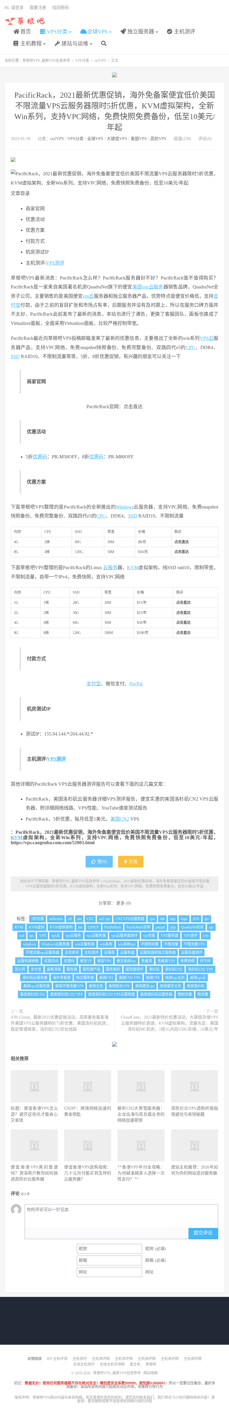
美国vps (140, 286)
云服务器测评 (191, 953)
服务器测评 (134, 969)
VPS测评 (55, 262)
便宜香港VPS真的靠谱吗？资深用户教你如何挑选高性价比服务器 (34, 1173)
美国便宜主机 (170, 986)
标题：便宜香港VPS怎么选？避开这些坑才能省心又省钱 (34, 1114)
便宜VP (86, 961)
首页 (25, 32)
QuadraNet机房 (192, 927)
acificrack (56, 919)
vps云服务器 (96, 935)
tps (32, 935)
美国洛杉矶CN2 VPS (66, 994)
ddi (162, 919)
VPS (42, 935)
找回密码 (60, 7)
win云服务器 (85, 944)
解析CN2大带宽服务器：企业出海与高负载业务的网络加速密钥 (141, 1114)
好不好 (205, 961)
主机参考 (72, 953)
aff (70, 919)
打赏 (132, 861)
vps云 (88, 296)
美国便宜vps (144, 986)
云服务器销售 (28, 961)
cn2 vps (104, 919)
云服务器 (127, 953)
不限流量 (171, 944)
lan (80, 927)
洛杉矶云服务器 (34, 978)
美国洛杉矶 (196, 986)
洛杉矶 (154, 969)
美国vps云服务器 (36, 986)
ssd (21, 935)
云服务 (155, 286)
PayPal (136, 683)
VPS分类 (56, 32)
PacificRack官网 (138, 927)
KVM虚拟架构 (61, 927)
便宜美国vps (126, 961)
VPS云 (206, 338)
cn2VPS (100, 61)
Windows (125, 506)
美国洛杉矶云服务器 (156, 994)
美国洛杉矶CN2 (32, 994)
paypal (160, 927)
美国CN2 (119, 819)
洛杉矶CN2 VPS (200, 969)
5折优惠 (37, 919)
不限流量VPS (194, 944)
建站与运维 (74, 44)
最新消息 (54, 969)
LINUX (93, 927)
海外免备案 (62, 978)
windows (29, 944)
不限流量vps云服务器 (42, 953)
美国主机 (96, 986)
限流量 (202, 994)
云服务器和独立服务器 (158, 953)
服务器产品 (91, 969)
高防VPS (158, 138)
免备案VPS (166, 961)
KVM (132, 567)
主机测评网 (101, 1359)
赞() (102, 861)
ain (79, 919)
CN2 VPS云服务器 (129, 919)
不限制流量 (150, 944)
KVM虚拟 (36, 927)
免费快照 (187, 961)
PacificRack (112, 927)
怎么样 (20, 969)
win (205, 935)
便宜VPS (104, 961)
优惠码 (40, 456)
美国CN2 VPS (129, 978)
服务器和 (113, 969)
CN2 (90, 919)
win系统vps (126, 944)
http (172, 919)
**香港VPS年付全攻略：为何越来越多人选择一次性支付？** (141, 1173)
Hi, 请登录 (14, 7)
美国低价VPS (119, 986)
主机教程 (30, 44)
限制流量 (185, 994)
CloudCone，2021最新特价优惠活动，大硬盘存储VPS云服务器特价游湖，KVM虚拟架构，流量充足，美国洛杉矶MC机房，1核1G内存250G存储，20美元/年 (169, 1023)
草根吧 (151, 1364)
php (173, 927)
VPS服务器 (169, 935)
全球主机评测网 (112, 1364)
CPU (190, 347)
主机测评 (183, 32)
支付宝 (93, 683)
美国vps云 (198, 978)
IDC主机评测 (57, 1359)
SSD (15, 356)
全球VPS (97, 32)
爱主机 (135, 1364)
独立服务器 (140, 32)
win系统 (106, 944)
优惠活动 (51, 961)
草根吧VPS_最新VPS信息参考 (25, 21)
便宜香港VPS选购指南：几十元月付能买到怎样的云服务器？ (87, 1173)
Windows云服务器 (55, 944)
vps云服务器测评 (124, 935)
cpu (152, 919)
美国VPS (139, 138)
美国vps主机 (175, 978)
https (184, 919)
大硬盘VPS (117, 138)
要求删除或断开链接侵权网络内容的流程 (120, 1401)
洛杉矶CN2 (173, 969)
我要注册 (38, 7)
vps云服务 (73, 935)
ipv (207, 919)
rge (211, 927)
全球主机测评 (84, 1364)
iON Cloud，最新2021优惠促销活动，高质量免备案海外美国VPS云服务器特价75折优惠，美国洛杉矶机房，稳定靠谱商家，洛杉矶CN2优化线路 (60, 1023)
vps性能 (149, 935)
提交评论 (203, 1232)
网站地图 (150, 1373)
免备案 (146, 961)
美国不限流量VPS (69, 986)
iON (196, 919)
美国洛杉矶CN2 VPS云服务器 (111, 994)
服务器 (71, 969)
